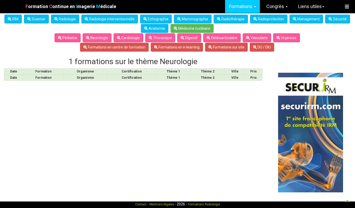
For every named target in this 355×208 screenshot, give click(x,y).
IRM (14, 19)
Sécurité (339, 19)
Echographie (157, 19)
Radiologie (67, 19)
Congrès (275, 6)
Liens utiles (310, 6)
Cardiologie (130, 38)
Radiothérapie (233, 19)
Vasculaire (259, 38)
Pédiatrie (69, 38)
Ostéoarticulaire (223, 38)
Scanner (38, 19)
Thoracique (162, 38)
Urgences (288, 38)
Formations (241, 6)
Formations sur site (228, 47)
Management (308, 19)
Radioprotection (270, 19)
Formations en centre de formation (116, 47)
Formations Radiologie (204, 204)
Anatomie (156, 28)
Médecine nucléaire (194, 28)
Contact (141, 204)
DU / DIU (264, 47)
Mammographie (194, 19)
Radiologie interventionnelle (111, 19)
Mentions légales (161, 204)
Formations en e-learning (179, 47)
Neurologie (99, 38)
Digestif (191, 38)
